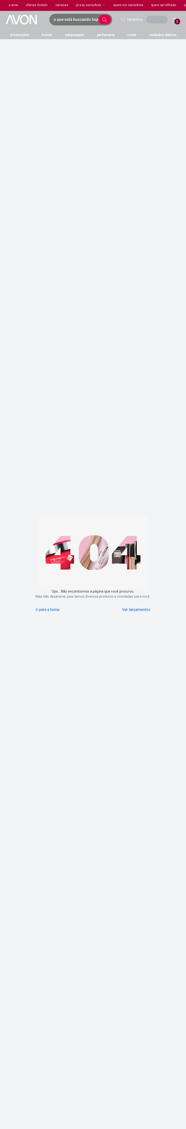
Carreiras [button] (61, 5)
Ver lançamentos (136, 609)
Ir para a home (48, 609)
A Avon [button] (13, 5)
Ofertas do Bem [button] (36, 5)
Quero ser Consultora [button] (128, 5)
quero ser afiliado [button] (163, 5)
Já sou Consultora (88, 5)
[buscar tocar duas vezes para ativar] (104, 19)
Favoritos (134, 19)
